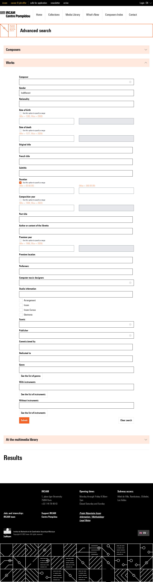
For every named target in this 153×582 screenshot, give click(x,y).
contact (133, 14)
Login (142, 2)
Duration (23, 179)
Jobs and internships (13, 513)
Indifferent (25, 92)
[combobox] (76, 82)
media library (73, 14)
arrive (66, 2)
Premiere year (25, 237)
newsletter (55, 2)
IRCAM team (9, 516)
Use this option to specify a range (34, 113)
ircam (4, 2)
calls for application (38, 2)
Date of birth (25, 110)
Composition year (27, 196)
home (39, 14)
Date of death (25, 127)
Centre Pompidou (49, 516)
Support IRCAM (49, 513)
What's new (92, 14)
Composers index (114, 14)
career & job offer (18, 2)
